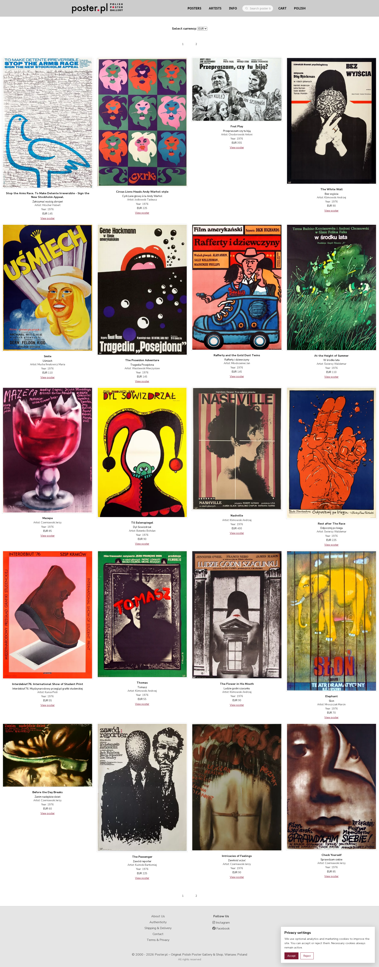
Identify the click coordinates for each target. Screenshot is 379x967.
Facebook (223, 928)
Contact (158, 934)
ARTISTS (215, 8)
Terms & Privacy (158, 940)
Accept (291, 955)
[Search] (246, 8)
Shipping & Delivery (158, 928)
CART (282, 8)
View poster (47, 218)
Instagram (222, 922)
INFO (233, 8)
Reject (307, 955)
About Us (158, 916)
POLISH (300, 8)
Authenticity (158, 922)
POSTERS (194, 8)
